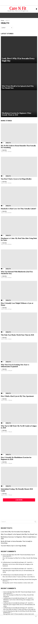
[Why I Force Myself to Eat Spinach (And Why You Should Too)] (19, 76)
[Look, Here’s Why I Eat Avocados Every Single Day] (19, 49)
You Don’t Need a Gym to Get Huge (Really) (16, 179)
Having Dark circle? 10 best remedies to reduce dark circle (18, 582)
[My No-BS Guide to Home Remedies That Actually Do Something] (19, 133)
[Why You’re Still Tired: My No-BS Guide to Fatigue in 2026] (19, 414)
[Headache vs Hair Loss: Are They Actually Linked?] (19, 196)
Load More (18, 500)
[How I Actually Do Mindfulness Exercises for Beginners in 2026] (19, 445)
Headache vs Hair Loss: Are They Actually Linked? (18, 209)
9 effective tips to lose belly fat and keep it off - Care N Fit (17, 562)
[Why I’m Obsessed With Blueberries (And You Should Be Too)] (19, 259)
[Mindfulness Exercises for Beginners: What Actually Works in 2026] (19, 103)
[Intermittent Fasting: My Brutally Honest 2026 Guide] (19, 477)
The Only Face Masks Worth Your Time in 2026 (17, 335)
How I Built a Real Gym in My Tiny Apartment (17, 396)
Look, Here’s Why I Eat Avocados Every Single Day (15, 531)
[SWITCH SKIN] (36, 9)
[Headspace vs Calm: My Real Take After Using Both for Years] (19, 226)
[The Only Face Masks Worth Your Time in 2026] (19, 322)
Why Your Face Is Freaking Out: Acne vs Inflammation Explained (15, 365)
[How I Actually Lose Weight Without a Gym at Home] (19, 291)
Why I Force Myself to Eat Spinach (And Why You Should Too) (19, 534)
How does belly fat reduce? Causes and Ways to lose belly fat (19, 576)
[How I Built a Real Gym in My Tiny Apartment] (19, 384)
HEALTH (8, 142)
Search (35, 522)
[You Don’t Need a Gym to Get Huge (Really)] (19, 167)
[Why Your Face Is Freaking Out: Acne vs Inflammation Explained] (19, 352)
